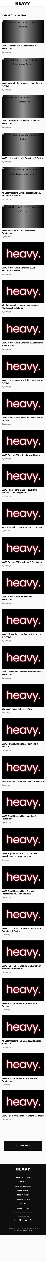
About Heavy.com (23, 1177)
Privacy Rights (23, 1208)
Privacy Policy (23, 1195)
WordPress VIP (27, 1230)
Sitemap (23, 1204)
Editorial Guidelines (23, 1186)
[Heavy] (22, 3)
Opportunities (23, 1190)
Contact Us (23, 1182)
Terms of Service (23, 1199)
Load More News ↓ (23, 1145)
